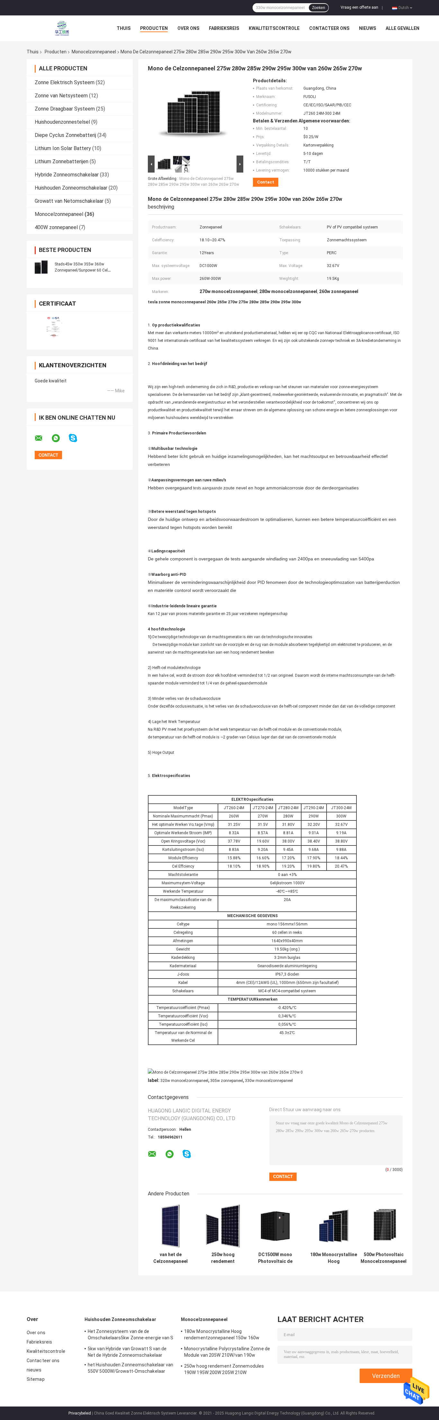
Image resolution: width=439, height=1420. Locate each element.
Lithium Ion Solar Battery (63, 148)
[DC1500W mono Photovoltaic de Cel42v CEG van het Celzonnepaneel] (275, 1226)
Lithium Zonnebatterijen (61, 161)
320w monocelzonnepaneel (184, 1080)
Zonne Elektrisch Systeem (64, 82)
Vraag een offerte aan (359, 7)
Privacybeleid (79, 1413)
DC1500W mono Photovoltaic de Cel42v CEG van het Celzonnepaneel (275, 1258)
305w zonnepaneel (226, 1080)
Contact (265, 182)
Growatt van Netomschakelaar (69, 201)
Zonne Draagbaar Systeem (65, 109)
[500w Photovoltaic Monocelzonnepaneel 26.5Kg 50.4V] (383, 1226)
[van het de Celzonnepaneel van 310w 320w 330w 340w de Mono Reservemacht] (170, 1226)
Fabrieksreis (224, 28)
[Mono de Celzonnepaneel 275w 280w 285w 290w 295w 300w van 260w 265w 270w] (193, 116)
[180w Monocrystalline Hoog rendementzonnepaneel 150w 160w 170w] (333, 1226)
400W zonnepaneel (56, 227)
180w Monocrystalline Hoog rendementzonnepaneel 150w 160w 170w (333, 1258)
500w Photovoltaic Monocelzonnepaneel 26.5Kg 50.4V (384, 1258)
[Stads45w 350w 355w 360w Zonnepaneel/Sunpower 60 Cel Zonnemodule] (41, 267)
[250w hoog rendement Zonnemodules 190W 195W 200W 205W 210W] (223, 1226)
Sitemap (36, 1379)
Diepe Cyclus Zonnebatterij (65, 135)
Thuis (123, 28)
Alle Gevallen (402, 28)
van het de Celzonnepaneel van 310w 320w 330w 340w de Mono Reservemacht (170, 1258)
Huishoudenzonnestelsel (62, 122)
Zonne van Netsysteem (61, 96)
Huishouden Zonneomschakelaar (71, 188)
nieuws (367, 28)
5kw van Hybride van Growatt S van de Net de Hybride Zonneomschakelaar (127, 1352)
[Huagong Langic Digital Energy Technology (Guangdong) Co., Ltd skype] (77, 438)
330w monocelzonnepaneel (269, 1080)
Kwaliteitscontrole (274, 28)
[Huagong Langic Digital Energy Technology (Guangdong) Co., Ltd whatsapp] (60, 438)
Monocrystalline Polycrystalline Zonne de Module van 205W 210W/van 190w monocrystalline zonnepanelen (227, 1353)
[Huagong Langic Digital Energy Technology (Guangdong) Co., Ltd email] (43, 438)
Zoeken (318, 7)
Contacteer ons (329, 28)
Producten (154, 28)
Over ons (188, 28)
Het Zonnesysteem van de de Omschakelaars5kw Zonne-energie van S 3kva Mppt (131, 1335)
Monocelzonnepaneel (94, 51)
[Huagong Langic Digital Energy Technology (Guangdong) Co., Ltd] (62, 28)
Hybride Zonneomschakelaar (67, 175)
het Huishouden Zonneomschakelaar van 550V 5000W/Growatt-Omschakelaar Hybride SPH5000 (131, 1369)
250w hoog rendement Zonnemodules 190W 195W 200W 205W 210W (223, 1258)
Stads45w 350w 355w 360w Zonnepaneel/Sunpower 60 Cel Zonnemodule (81, 270)
